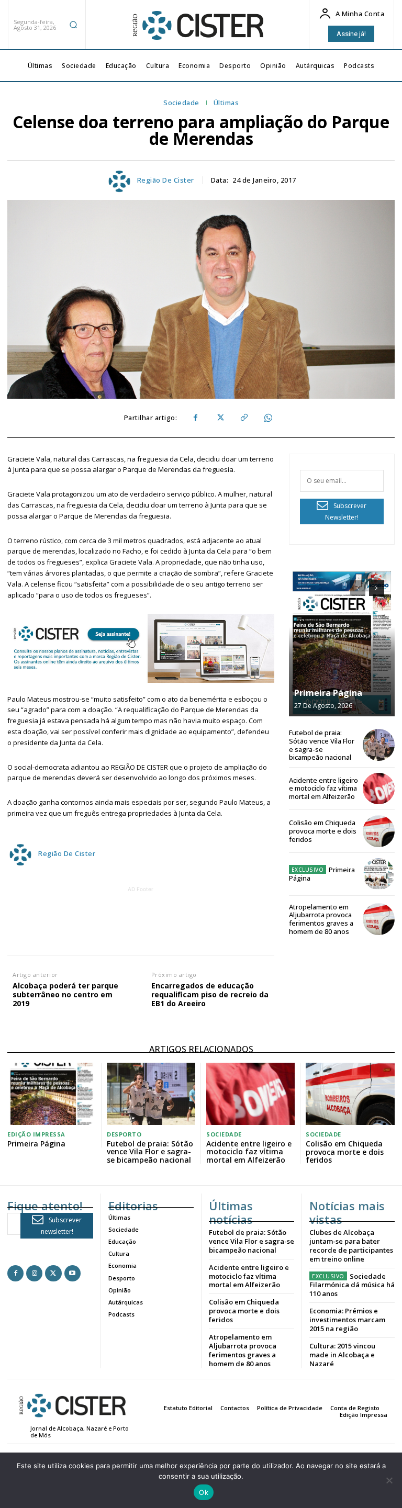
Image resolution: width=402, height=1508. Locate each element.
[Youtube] (72, 1273)
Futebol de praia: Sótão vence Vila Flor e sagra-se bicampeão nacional (321, 745)
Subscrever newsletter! (61, 1226)
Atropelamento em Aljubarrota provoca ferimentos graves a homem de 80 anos (321, 919)
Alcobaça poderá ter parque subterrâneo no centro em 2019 (65, 995)
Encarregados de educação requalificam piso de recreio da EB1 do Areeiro (210, 995)
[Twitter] (219, 418)
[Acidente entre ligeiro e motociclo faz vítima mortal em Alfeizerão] (379, 789)
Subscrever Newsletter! (346, 511)
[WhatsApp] (267, 418)
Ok (203, 1492)
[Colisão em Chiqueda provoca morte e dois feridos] (379, 831)
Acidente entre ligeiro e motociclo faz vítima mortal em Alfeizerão (323, 788)
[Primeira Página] (342, 643)
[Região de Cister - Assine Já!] (140, 648)
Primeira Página (328, 693)
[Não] (389, 1480)
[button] (73, 24)
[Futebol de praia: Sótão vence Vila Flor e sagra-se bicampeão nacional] (379, 745)
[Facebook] (195, 418)
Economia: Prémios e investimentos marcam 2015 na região (347, 1319)
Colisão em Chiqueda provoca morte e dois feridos (322, 830)
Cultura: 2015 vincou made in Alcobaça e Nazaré (342, 1354)
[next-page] (376, 588)
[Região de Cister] (197, 25)
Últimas (226, 103)
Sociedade (181, 103)
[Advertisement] (197, 918)
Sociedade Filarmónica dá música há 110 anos (352, 1285)
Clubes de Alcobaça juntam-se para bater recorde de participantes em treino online (351, 1246)
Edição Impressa (36, 1134)
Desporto (124, 1134)
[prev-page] (357, 588)
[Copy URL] (243, 418)
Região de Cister (165, 180)
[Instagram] (34, 1273)
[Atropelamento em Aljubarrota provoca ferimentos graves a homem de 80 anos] (379, 919)
